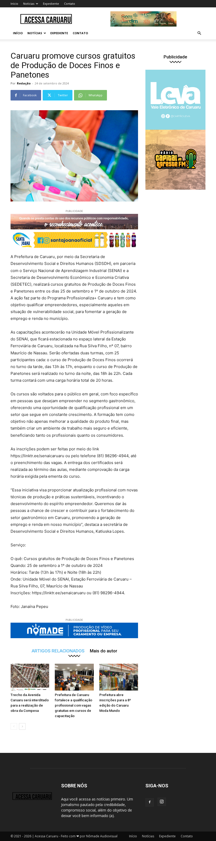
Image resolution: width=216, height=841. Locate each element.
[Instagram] (162, 802)
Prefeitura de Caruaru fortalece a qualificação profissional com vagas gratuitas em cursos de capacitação (73, 705)
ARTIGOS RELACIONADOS (58, 650)
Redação (24, 83)
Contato (69, 4)
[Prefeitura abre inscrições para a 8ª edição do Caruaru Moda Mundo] (118, 677)
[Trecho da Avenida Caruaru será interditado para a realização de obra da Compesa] (30, 677)
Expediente (51, 4)
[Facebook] (149, 802)
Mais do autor (103, 650)
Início (14, 4)
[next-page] (22, 726)
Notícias (28, 4)
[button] (199, 33)
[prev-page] (14, 726)
